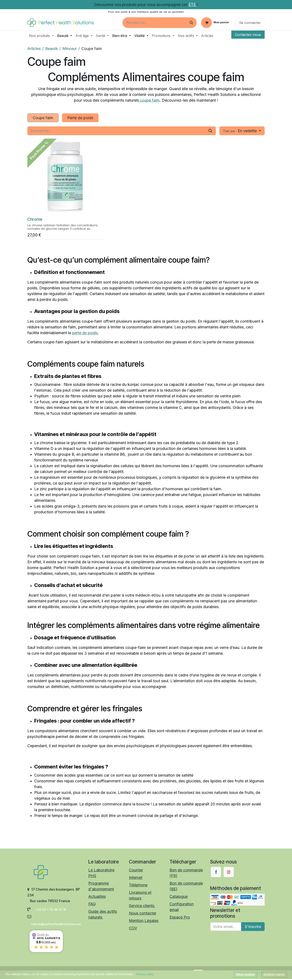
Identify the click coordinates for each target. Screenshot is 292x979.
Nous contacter (142, 913)
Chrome (34, 219)
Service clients (142, 905)
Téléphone (138, 885)
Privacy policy (145, 974)
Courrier (136, 870)
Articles (34, 48)
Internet (135, 877)
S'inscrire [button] (253, 926)
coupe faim (150, 100)
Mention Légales (143, 920)
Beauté (51, 48)
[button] (242, 130)
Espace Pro (180, 917)
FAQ (92, 904)
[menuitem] (41, 35)
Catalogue (179, 896)
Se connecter (250, 22)
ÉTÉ (193, 4)
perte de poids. (85, 333)
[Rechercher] (191, 22)
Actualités (97, 896)
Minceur (69, 48)
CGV (133, 928)
